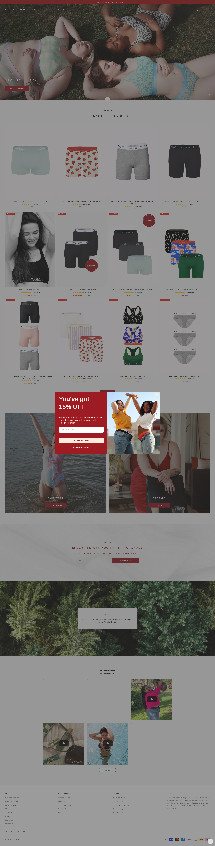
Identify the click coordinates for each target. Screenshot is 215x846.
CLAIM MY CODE (81, 440)
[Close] (157, 394)
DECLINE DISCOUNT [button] (81, 447)
